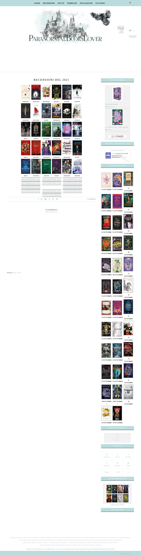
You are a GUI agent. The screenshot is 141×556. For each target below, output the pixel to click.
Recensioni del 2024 (52, 191)
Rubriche (72, 3)
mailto (128, 465)
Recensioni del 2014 (31, 179)
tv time (117, 472)
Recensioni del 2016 (72, 179)
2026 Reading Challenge (117, 150)
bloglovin (117, 465)
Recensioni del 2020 (31, 187)
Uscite (60, 3)
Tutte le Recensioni (52, 195)
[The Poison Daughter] (117, 100)
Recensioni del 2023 (31, 191)
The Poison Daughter (112, 104)
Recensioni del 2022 (72, 187)
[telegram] (45, 199)
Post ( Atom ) (17, 273)
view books (127, 161)
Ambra (113, 153)
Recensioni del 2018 (52, 183)
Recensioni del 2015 (52, 179)
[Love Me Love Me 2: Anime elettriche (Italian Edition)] (117, 124)
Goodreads (107, 457)
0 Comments (91, 199)
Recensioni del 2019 (72, 183)
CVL (128, 472)
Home (37, 3)
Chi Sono (100, 3)
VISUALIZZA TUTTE (117, 505)
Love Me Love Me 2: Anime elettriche (117, 127)
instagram (128, 457)
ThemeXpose (50, 549)
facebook (106, 465)
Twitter (117, 457)
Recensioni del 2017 (31, 183)
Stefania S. (109, 129)
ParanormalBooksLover (103, 549)
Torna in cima (124, 553)
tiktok (107, 472)
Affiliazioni (86, 3)
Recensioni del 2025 (72, 191)
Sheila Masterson (110, 106)
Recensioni (49, 3)
